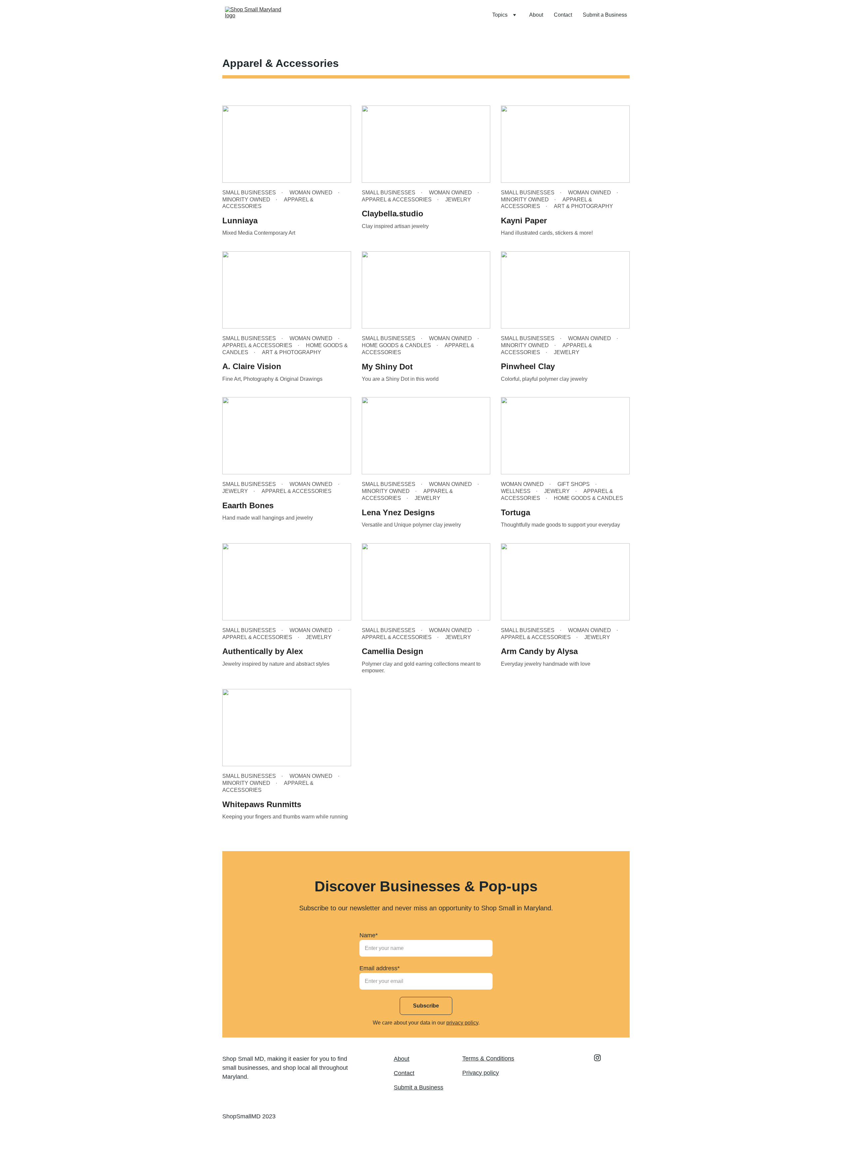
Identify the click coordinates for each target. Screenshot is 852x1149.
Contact (563, 15)
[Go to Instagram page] (597, 1057)
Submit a (406, 1087)
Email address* (379, 968)
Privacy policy (480, 1072)
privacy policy (462, 1023)
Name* (368, 935)
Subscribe (426, 1006)
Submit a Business (605, 15)
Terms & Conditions (488, 1058)
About (536, 15)
